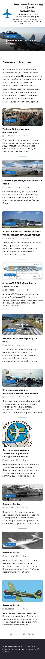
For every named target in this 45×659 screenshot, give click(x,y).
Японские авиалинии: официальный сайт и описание (20, 391)
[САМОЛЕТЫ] (22, 124)
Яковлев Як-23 (10, 552)
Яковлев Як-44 (11, 504)
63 (24, 634)
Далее (31, 634)
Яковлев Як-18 (10, 605)
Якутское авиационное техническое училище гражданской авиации (16, 453)
